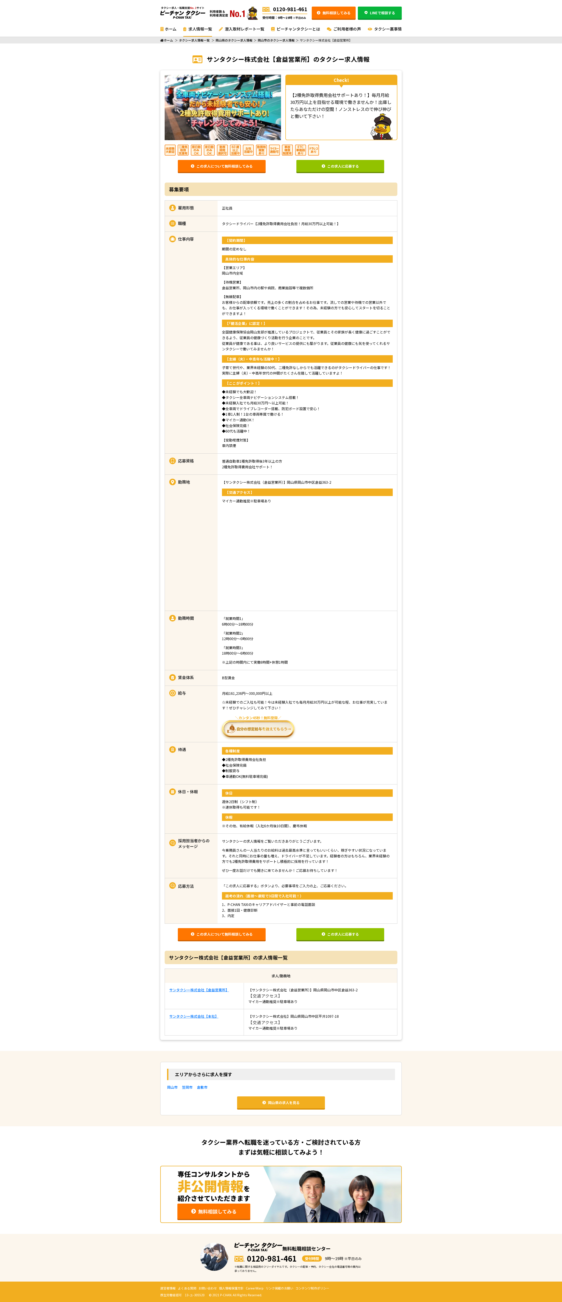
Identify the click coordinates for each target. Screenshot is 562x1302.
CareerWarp (254, 1288)
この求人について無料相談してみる (224, 166)
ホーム (171, 29)
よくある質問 (187, 1288)
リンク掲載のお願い (279, 1288)
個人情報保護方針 (231, 1288)
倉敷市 (202, 1087)
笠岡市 (187, 1087)
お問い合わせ (207, 1288)
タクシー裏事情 (387, 29)
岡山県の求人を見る (284, 1102)
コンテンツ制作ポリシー (312, 1288)
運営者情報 (168, 1288)
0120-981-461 (290, 9)
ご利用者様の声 (346, 29)
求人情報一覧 (199, 29)
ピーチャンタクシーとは (298, 29)
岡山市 (172, 1087)
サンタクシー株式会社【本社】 (193, 1016)
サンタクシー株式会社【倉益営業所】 (199, 989)
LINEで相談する (382, 12)
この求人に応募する (343, 166)
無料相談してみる (336, 12)
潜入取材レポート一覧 (244, 29)
